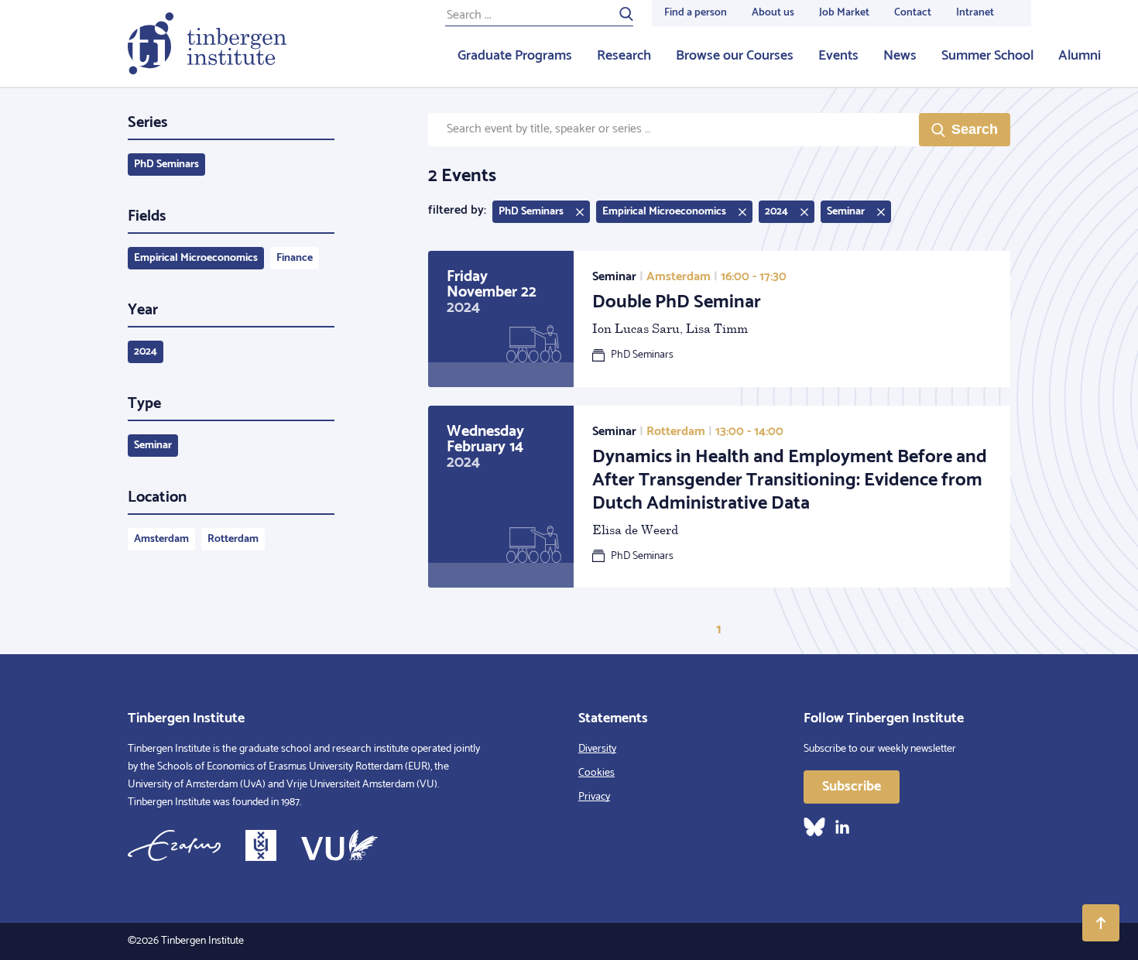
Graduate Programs (515, 55)
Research (624, 55)
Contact (912, 13)
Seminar (153, 445)
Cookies (596, 773)
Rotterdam (233, 539)
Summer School (987, 55)
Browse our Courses (735, 55)
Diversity (597, 749)
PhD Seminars (166, 164)
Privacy (594, 797)
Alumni (1079, 55)
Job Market (844, 13)
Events (838, 55)
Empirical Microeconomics (196, 258)
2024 (145, 352)
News (900, 55)
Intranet (975, 13)
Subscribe (851, 786)
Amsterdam (161, 539)
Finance (294, 258)
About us (773, 13)
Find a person (695, 13)
